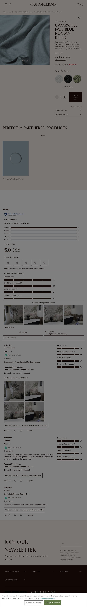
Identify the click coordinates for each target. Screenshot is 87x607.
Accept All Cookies (53, 603)
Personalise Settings (34, 603)
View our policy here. (47, 598)
